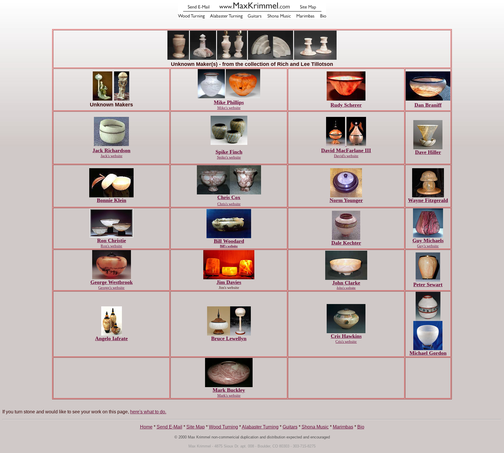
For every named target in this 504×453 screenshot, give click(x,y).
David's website (346, 156)
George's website (111, 287)
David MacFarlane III (346, 150)
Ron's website (111, 246)
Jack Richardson (111, 150)
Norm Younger (346, 200)
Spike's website (229, 157)
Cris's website (346, 341)
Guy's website (428, 246)
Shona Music (315, 426)
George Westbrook (111, 282)
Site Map (195, 426)
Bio (360, 426)
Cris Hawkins (346, 336)
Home (146, 426)
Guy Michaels (428, 240)
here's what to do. (148, 411)
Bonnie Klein (111, 200)
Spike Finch (229, 152)
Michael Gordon (428, 353)
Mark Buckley (229, 390)
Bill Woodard (229, 241)
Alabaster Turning (260, 426)
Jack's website (112, 156)
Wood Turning (223, 426)
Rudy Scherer (346, 105)
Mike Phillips (229, 102)
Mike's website (229, 108)
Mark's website (229, 395)
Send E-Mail (169, 426)
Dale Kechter (346, 243)
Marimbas (343, 426)
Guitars (290, 426)
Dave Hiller (428, 152)
